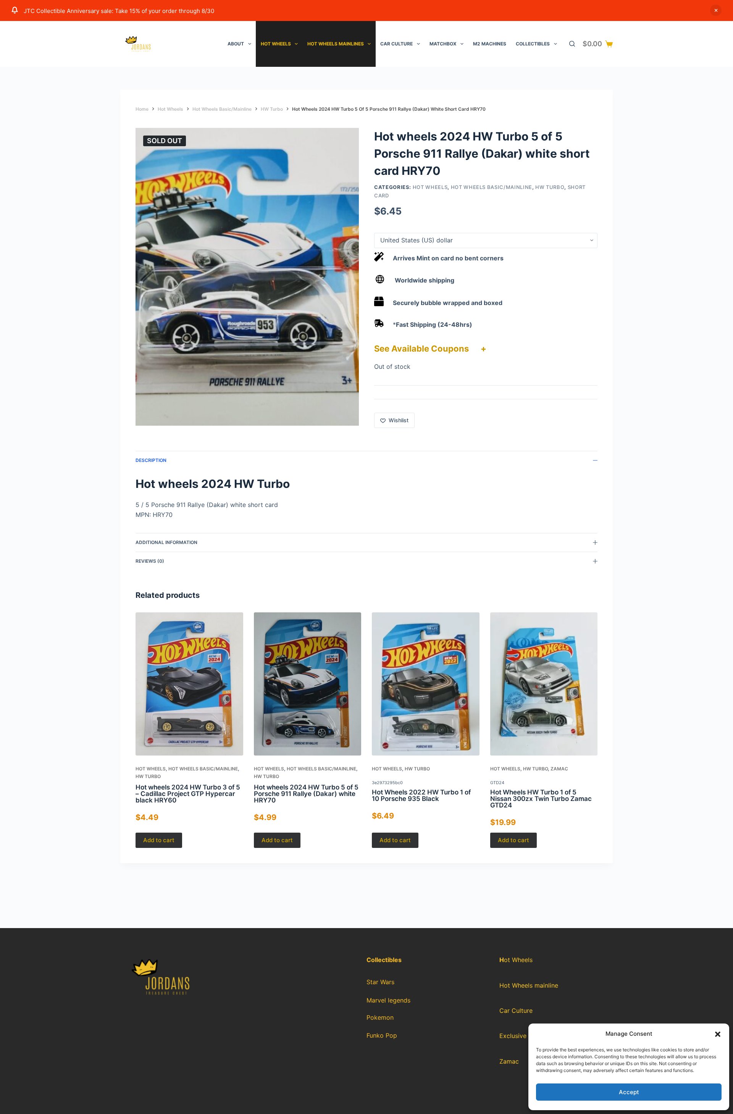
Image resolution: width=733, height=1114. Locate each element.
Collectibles (533, 44)
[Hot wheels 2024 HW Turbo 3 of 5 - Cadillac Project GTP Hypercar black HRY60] (189, 684)
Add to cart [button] (158, 840)
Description (151, 460)
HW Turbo (549, 187)
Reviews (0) (150, 561)
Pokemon (380, 1017)
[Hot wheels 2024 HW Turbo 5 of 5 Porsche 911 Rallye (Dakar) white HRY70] (308, 684)
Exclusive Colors (523, 1036)
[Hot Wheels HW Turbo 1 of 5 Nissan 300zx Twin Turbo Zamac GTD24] (544, 684)
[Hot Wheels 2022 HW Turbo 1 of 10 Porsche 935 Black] (426, 684)
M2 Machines (489, 44)
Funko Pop (381, 1035)
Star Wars (380, 981)
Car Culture (396, 44)
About (236, 44)
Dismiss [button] (716, 10)
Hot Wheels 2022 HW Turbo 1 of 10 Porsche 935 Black (421, 795)
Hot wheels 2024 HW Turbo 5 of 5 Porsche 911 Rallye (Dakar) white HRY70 (306, 793)
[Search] (572, 44)
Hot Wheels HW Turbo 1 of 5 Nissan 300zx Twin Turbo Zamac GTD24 (541, 798)
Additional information (166, 542)
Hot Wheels (276, 44)
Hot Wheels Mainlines (335, 44)
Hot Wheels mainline (528, 985)
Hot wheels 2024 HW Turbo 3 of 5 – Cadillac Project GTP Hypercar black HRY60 (188, 793)
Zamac (559, 769)
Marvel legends (388, 1000)
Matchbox (443, 44)
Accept (629, 1092)
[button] (718, 1034)
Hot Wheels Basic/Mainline (491, 187)
